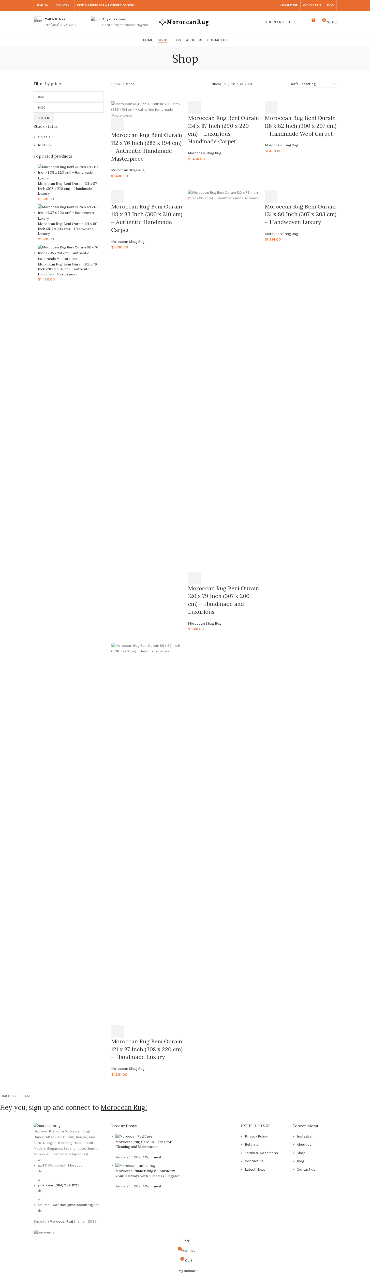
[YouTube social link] (265, 5)
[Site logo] (185, 22)
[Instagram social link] (259, 5)
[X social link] (253, 5)
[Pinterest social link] (271, 5)
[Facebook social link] (247, 5)
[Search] (301, 22)
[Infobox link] (55, 22)
